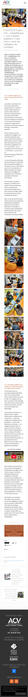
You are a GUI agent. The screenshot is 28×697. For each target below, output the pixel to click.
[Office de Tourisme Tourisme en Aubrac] (14, 651)
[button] (25, 3)
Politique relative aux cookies (11, 691)
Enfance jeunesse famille (14, 560)
